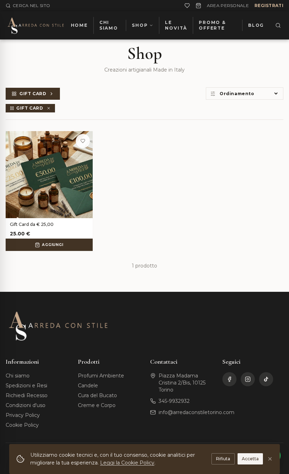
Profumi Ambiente (101, 376)
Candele (88, 385)
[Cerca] (277, 25)
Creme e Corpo (97, 405)
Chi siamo (18, 376)
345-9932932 (174, 401)
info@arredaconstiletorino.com (196, 412)
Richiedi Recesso (27, 395)
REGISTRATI (268, 5)
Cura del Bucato (97, 395)
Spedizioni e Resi (26, 385)
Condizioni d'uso (25, 405)
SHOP (140, 25)
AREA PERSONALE (228, 5)
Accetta (250, 458)
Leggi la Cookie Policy (127, 463)
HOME (79, 25)
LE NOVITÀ (176, 25)
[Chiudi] (270, 459)
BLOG (256, 25)
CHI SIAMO (108, 25)
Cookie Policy (22, 425)
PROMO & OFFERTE (212, 25)
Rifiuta (223, 458)
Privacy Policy (23, 415)
